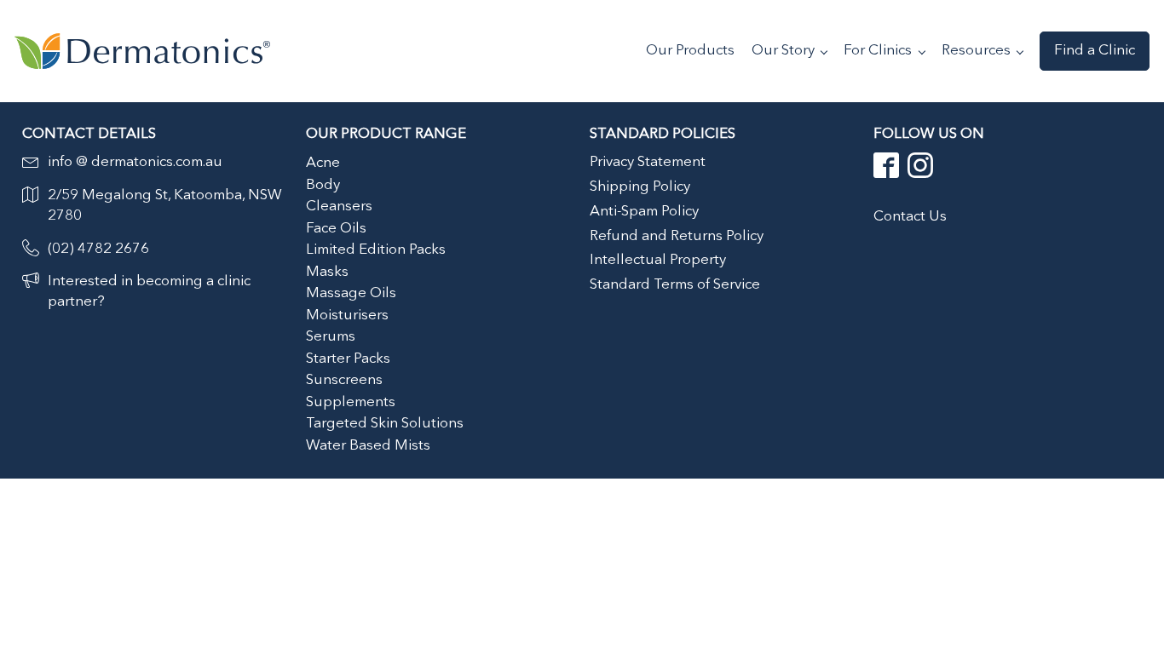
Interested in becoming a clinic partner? (149, 291)
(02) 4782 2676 (98, 249)
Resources (976, 50)
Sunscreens (344, 380)
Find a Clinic (1094, 50)
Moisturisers (347, 315)
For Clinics (878, 50)
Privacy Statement (648, 162)
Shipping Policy (640, 187)
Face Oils (336, 228)
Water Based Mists (368, 446)
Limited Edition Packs (376, 250)
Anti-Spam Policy (644, 211)
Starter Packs (348, 359)
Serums (330, 337)
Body (323, 185)
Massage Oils (351, 293)
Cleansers (339, 206)
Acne (323, 163)
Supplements (350, 402)
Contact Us (910, 216)
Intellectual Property (658, 260)
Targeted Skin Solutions (385, 423)
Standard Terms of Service (675, 285)
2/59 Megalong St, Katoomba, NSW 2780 (165, 205)
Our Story (783, 50)
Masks (327, 272)
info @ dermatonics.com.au (135, 162)
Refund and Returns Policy (677, 236)
